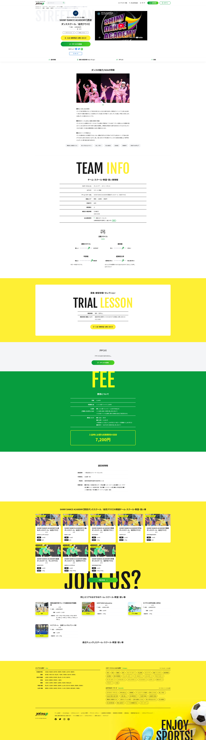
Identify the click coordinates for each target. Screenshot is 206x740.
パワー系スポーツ (138, 696)
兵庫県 (100, 219)
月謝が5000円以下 (135, 165)
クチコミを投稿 (77, 44)
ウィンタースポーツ (127, 696)
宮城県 (59, 691)
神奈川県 (51, 694)
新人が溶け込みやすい (86, 165)
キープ (143, 3)
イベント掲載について (78, 735)
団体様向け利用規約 (117, 733)
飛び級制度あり (133, 716)
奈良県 (64, 702)
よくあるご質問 (84, 733)
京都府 (55, 702)
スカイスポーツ (148, 696)
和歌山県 (68, 702)
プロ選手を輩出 (143, 716)
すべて (165, 688)
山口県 (64, 705)
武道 (113, 693)
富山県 (59, 697)
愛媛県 (76, 705)
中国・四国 (40, 705)
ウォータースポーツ (131, 693)
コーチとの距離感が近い (132, 723)
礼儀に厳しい (124, 716)
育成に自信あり (120, 723)
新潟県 (55, 697)
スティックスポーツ (132, 699)
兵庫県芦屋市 (59, 629)
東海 (41, 700)
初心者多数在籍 (110, 723)
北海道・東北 (39, 691)
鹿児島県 (73, 708)
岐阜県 (46, 700)
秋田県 (64, 691)
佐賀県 (51, 708)
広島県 (51, 705)
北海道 (46, 691)
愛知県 (55, 700)
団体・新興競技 (117, 696)
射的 (123, 693)
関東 (41, 694)
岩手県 (55, 691)
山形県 (68, 691)
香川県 (68, 705)
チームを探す (58, 733)
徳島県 (72, 705)
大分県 (64, 708)
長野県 (51, 697)
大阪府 (46, 702)
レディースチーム (144, 723)
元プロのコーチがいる (112, 712)
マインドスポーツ (143, 699)
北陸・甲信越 (39, 697)
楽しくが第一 (98, 165)
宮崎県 (68, 708)
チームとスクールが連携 (141, 712)
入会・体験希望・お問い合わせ (77, 38)
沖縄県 (77, 708)
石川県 (64, 697)
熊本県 (59, 708)
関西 (71, 27)
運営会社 (126, 733)
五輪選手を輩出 (153, 716)
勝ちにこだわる (152, 712)
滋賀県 (59, 702)
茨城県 (65, 694)
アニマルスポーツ (121, 699)
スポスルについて (75, 733)
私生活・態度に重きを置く (112, 716)
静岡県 (51, 700)
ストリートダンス (106, 206)
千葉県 (60, 694)
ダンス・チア (97, 206)
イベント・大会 (123, 3)
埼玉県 (56, 694)
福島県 (72, 691)
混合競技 (109, 696)
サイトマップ (105, 735)
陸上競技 (140, 693)
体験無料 (124, 165)
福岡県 (46, 708)
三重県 (59, 700)
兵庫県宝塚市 (59, 649)
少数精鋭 (131, 712)
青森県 (51, 691)
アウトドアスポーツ (159, 696)
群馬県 (73, 694)
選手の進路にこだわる (138, 719)
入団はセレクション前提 (125, 719)
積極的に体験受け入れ (72, 165)
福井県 (68, 697)
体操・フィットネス (157, 693)
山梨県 (46, 697)
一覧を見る (101, 600)
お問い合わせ (98, 735)
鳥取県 (55, 705)
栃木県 (69, 694)
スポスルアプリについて (147, 733)
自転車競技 (166, 693)
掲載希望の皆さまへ (135, 733)
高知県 (81, 705)
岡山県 (46, 705)
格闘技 (117, 693)
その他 (116, 703)
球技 (108, 693)
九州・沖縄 (40, 708)
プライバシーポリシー (94, 733)
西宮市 (105, 219)
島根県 (59, 705)
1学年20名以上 (122, 712)
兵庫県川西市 (105, 627)
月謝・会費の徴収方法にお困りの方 (63, 735)
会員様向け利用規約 (106, 733)
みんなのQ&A (134, 3)
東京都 (46, 694)
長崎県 (55, 708)
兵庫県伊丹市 (152, 627)
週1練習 (116, 165)
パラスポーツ (110, 703)
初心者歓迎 (108, 165)
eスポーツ (151, 699)
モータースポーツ (111, 699)
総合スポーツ (160, 699)
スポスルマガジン (89, 735)
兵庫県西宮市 (78, 27)
